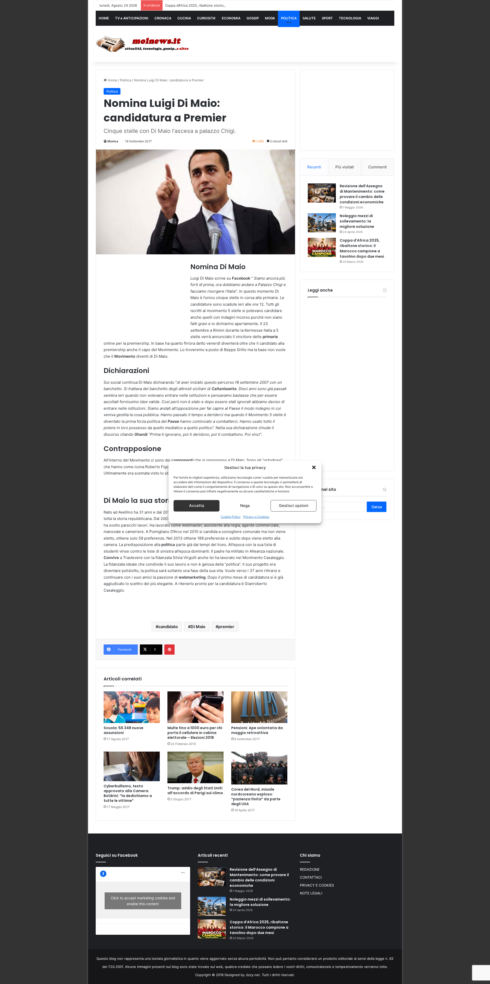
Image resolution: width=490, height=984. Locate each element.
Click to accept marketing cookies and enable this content (143, 901)
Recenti (314, 167)
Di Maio (198, 626)
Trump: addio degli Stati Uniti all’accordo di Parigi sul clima (195, 790)
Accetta (196, 505)
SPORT (327, 18)
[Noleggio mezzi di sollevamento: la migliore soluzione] (322, 222)
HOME (104, 18)
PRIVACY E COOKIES (317, 885)
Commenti (377, 167)
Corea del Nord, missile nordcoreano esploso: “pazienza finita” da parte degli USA (255, 796)
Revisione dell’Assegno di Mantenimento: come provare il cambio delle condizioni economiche (362, 194)
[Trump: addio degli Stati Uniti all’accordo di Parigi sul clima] (195, 767)
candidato (168, 626)
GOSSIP (253, 18)
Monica (112, 141)
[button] (313, 467)
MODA (270, 18)
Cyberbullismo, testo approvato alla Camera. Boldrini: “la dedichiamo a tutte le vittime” (128, 793)
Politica (125, 80)
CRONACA (162, 18)
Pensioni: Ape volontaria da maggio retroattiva (257, 730)
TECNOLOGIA (350, 18)
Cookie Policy (231, 517)
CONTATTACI (311, 877)
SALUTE (309, 18)
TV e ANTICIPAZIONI (131, 18)
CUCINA (184, 18)
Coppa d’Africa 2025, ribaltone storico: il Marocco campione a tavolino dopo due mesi (233, 5)
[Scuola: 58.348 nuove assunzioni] (132, 707)
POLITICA (289, 18)
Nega (245, 505)
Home (112, 80)
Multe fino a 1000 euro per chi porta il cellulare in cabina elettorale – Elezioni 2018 (194, 732)
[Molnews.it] (143, 44)
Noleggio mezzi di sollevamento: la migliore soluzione (357, 221)
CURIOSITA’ (206, 18)
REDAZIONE (310, 869)
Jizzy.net (253, 975)
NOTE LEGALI (311, 893)
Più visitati (344, 167)
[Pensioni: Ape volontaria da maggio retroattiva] (259, 707)
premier (226, 626)
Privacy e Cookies (256, 517)
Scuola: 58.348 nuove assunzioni (123, 730)
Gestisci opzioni (293, 505)
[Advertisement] (296, 42)
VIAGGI (373, 18)
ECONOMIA (231, 18)
